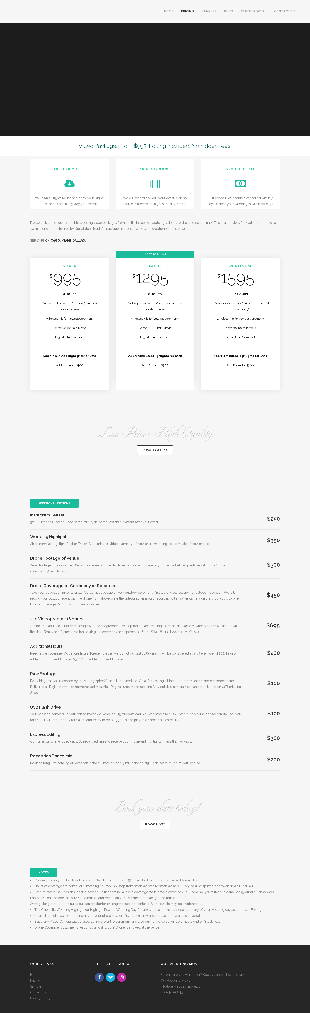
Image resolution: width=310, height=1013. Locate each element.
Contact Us (38, 992)
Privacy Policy (40, 998)
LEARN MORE (70, 378)
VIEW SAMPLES (155, 450)
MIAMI (66, 240)
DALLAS (78, 240)
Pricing (35, 980)
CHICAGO (52, 240)
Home (34, 974)
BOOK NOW (155, 824)
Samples (36, 986)
